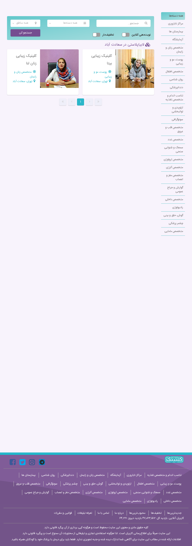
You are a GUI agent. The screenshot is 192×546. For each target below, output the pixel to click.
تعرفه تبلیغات (85, 513)
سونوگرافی (177, 119)
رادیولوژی (177, 207)
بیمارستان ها (176, 31)
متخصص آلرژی (174, 167)
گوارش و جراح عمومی (175, 189)
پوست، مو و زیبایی (176, 61)
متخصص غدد (175, 139)
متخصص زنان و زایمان (174, 49)
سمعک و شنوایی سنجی (173, 149)
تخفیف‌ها (156, 513)
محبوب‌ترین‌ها (137, 513)
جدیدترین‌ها (174, 513)
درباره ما (119, 513)
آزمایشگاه (177, 39)
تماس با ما (103, 513)
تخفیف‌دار (108, 35)
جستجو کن (25, 32)
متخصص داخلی (174, 199)
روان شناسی (176, 79)
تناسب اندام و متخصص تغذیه (174, 97)
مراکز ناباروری (175, 23)
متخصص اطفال (174, 71)
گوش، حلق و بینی (173, 215)
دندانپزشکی (176, 87)
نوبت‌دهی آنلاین (141, 35)
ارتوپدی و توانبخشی (177, 109)
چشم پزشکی (176, 223)
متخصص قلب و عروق (174, 129)
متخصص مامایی (173, 231)
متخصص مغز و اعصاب (174, 177)
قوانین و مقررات (63, 513)
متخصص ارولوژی (173, 159)
